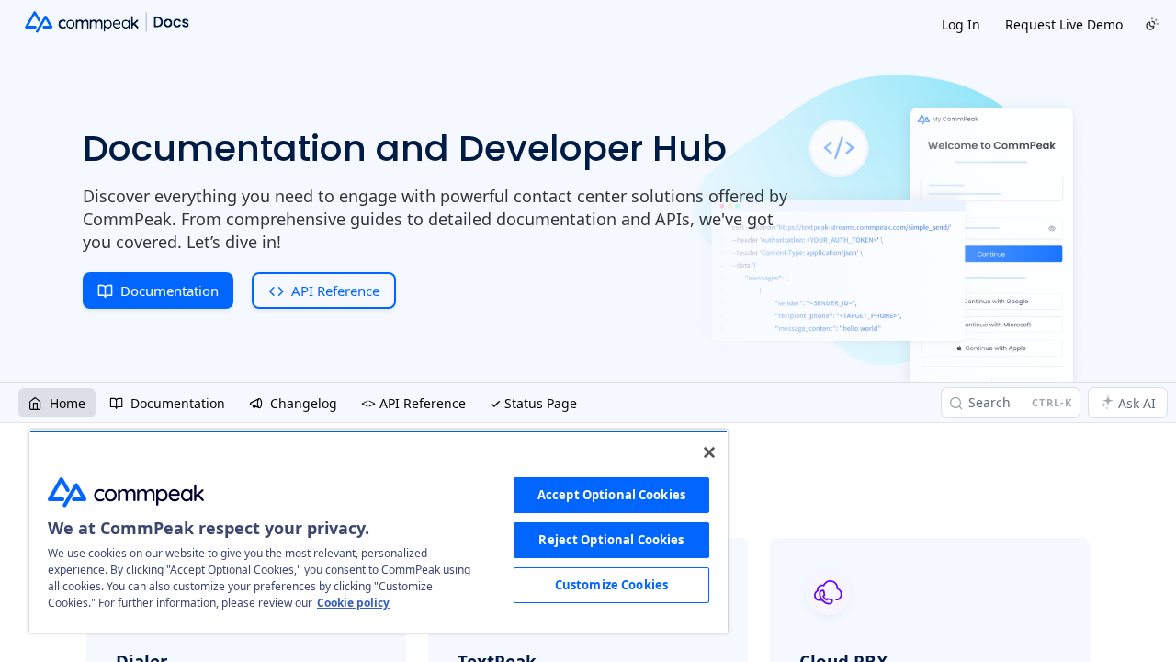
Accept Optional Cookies (611, 494)
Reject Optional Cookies (611, 539)
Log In (961, 24)
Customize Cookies (611, 584)
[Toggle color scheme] (1152, 24)
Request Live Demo (1064, 24)
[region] (378, 531)
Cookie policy (353, 603)
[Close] (709, 452)
